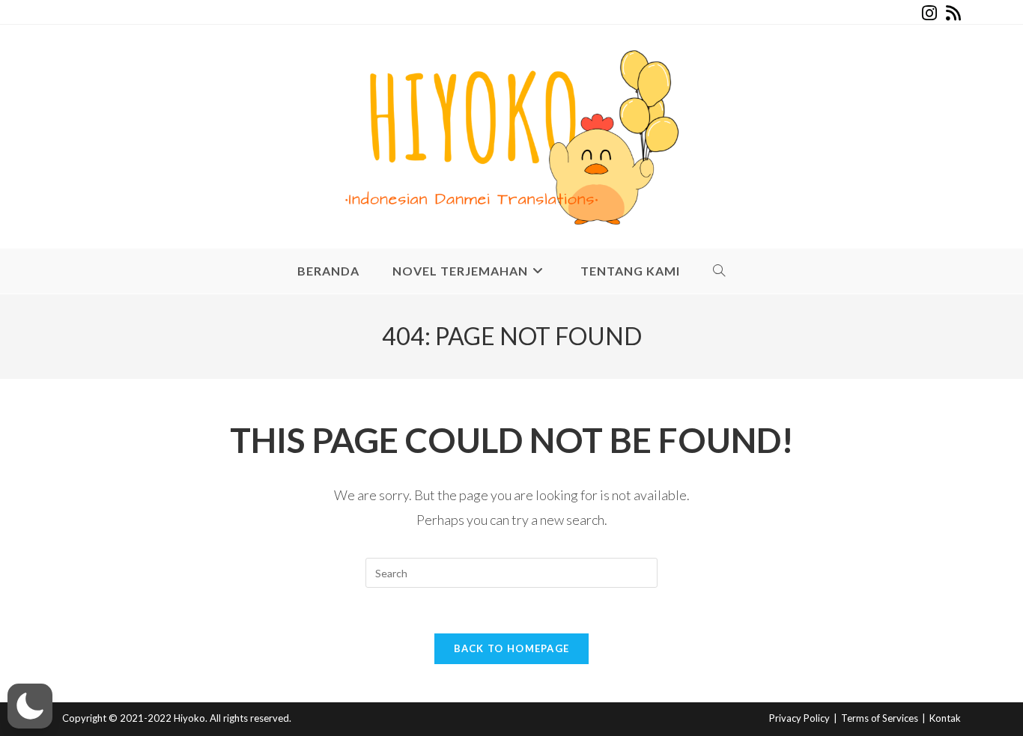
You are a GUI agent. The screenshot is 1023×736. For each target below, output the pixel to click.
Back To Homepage (512, 648)
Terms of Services (879, 718)
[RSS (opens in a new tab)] (951, 13)
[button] (29, 706)
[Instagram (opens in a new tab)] (929, 13)
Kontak (945, 718)
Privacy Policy (799, 718)
